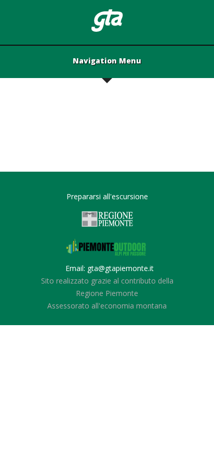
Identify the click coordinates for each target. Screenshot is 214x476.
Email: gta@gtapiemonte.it (109, 268)
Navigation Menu (107, 61)
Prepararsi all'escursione (107, 196)
